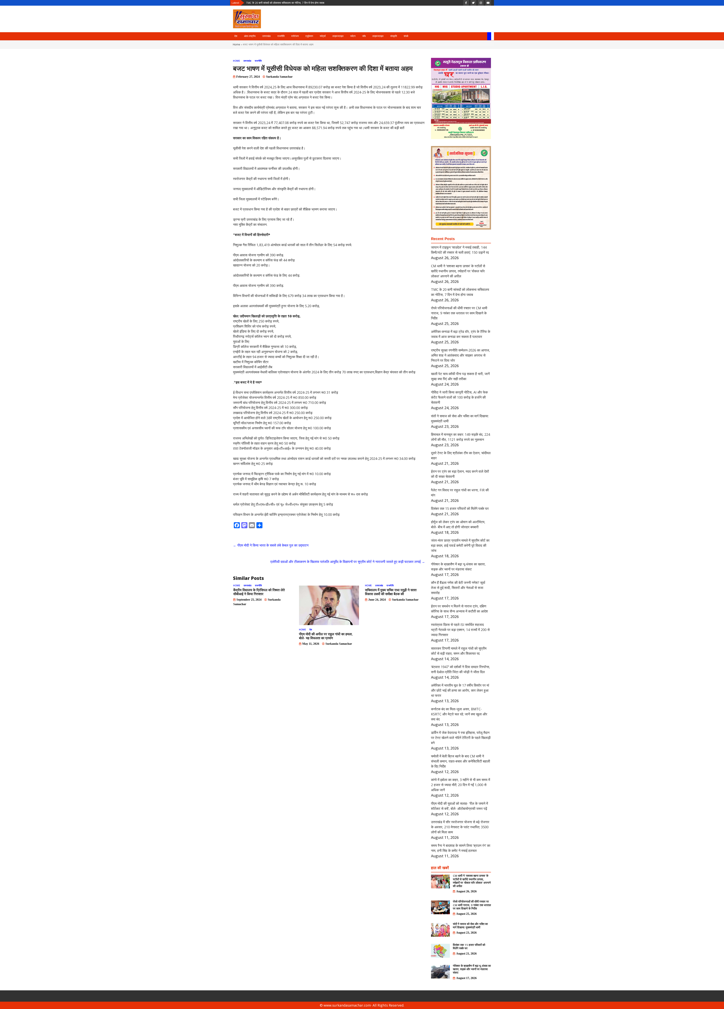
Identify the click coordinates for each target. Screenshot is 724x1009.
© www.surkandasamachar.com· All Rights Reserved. (362, 1005)
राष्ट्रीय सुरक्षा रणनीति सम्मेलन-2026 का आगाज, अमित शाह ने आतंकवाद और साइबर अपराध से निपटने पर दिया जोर (460, 355)
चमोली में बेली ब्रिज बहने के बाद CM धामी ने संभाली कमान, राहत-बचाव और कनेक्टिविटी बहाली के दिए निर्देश (460, 761)
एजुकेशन (309, 36)
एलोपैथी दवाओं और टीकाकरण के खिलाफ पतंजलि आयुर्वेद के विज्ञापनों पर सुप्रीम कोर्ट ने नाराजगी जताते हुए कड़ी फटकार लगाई (347, 561)
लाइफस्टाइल (338, 36)
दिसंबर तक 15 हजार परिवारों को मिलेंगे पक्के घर (460, 508)
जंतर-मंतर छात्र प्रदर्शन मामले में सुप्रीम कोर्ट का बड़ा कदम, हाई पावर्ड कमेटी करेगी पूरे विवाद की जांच (460, 545)
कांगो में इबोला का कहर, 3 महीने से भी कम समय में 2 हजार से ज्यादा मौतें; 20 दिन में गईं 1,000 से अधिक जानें (460, 784)
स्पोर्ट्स (323, 36)
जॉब (364, 36)
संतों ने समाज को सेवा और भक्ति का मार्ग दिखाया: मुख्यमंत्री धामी (470, 925)
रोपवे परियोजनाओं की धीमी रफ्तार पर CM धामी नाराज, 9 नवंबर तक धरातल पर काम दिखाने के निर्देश (292, 3)
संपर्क (406, 36)
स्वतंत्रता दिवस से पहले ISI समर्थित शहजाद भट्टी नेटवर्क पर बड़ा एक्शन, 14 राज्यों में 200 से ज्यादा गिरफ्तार (460, 629)
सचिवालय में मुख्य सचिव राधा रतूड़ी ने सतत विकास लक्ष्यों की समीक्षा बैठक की (390, 592)
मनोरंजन (295, 36)
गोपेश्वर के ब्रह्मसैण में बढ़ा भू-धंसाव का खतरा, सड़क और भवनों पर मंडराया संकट (472, 969)
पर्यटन (352, 36)
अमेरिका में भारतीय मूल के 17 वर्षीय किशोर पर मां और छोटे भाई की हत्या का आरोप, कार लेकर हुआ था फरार (460, 690)
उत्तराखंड (266, 36)
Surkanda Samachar (279, 76)
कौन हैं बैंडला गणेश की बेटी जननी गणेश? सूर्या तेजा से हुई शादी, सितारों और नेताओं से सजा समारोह (458, 587)
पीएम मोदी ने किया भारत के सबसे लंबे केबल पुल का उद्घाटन (270, 545)
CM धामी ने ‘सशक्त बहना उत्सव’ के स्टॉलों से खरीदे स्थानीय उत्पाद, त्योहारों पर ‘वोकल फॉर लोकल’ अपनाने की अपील (458, 271)
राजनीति (281, 36)
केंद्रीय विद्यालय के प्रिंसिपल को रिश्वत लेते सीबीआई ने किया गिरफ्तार (259, 592)
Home (236, 44)
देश (235, 36)
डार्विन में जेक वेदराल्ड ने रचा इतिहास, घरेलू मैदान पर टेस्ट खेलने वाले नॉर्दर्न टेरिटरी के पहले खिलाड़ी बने (461, 737)
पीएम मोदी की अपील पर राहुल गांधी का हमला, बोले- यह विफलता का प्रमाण (326, 636)
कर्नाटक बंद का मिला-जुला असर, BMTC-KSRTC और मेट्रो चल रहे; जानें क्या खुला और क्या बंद (459, 714)
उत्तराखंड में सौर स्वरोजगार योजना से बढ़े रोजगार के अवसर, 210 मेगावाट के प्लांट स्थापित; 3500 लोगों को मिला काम (460, 827)
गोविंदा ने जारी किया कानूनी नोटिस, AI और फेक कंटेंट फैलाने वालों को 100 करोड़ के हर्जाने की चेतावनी (459, 397)
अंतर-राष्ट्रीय (249, 36)
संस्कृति (393, 36)
